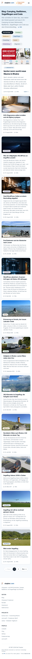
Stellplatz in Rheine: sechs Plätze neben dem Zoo (14, 357)
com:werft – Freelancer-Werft (10, 618)
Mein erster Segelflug (10, 548)
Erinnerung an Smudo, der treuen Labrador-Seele (14, 320)
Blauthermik (27, 653)
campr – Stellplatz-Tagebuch (9, 620)
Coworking (6, 40)
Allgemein (17, 44)
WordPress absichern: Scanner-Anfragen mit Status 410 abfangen (15, 278)
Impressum (5, 605)
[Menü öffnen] (28, 3)
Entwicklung (7, 44)
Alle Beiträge (7, 32)
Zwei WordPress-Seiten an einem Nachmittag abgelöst (14, 197)
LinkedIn (4, 629)
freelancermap (6, 636)
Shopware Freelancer (8, 600)
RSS (21, 27)
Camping (18, 32)
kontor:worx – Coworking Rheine (11, 615)
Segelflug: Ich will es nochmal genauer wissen (13, 511)
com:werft (4, 639)
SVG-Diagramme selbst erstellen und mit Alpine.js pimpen (14, 116)
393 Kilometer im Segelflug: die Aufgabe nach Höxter (14, 396)
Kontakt (4, 602)
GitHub (3, 634)
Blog (3, 597)
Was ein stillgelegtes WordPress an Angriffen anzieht (15, 157)
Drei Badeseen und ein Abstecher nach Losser (14, 241)
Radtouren (6, 36)
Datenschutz (5, 607)
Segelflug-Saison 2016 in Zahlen (14, 475)
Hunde (15, 40)
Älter (23, 569)
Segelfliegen (17, 36)
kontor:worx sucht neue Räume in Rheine (15, 72)
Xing (3, 631)
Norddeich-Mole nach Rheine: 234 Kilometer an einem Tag (15, 434)
